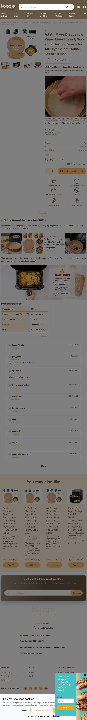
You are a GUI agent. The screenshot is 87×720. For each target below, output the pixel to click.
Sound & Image (72, 14)
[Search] (21, 7)
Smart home (16, 14)
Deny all (25, 710)
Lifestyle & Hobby (29, 14)
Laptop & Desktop (43, 14)
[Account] (78, 7)
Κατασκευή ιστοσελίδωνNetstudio (43, 716)
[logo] (8, 7)
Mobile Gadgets (58, 14)
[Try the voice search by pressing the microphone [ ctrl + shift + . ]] (67, 7)
